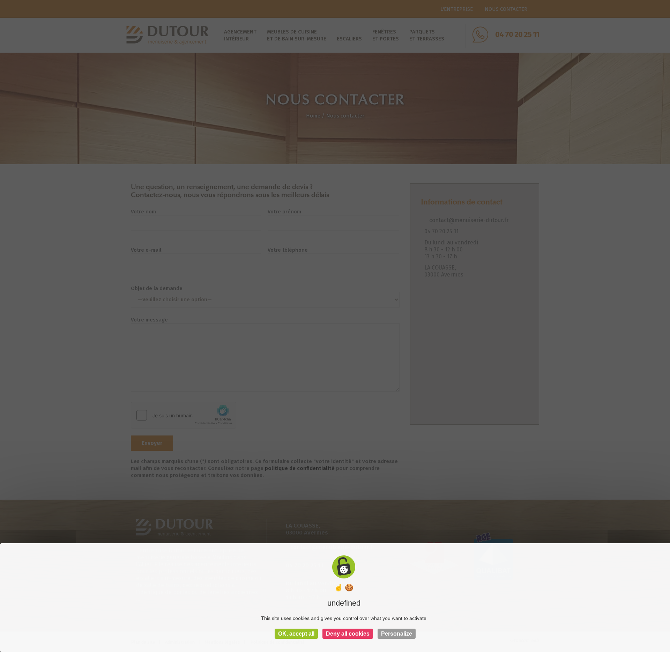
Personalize (396, 634)
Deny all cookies (348, 634)
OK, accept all (296, 634)
